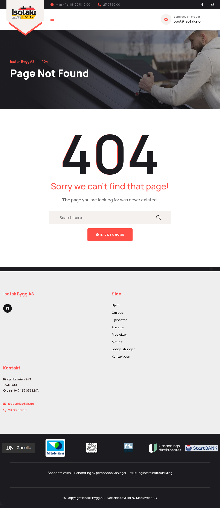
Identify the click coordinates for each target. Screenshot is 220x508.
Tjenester (119, 320)
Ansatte (118, 327)
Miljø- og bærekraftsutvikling (151, 473)
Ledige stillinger (123, 349)
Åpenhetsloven (60, 473)
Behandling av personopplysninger (100, 473)
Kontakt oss (121, 356)
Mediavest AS (146, 498)
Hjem (115, 305)
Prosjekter (119, 334)
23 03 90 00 (17, 410)
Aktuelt (117, 342)
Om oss (117, 312)
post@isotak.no (187, 21)
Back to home (112, 234)
